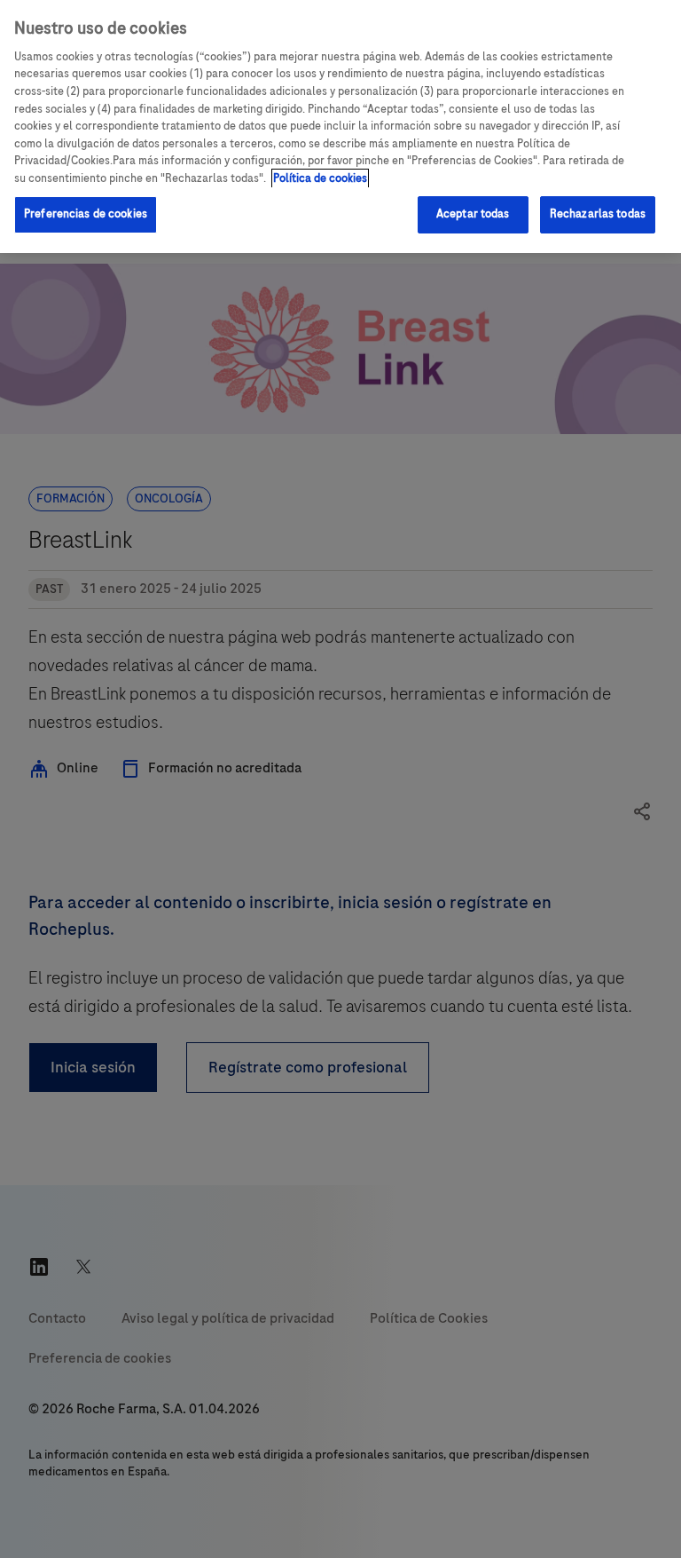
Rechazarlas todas (598, 214)
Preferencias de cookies (85, 214)
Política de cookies (320, 178)
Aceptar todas (473, 214)
